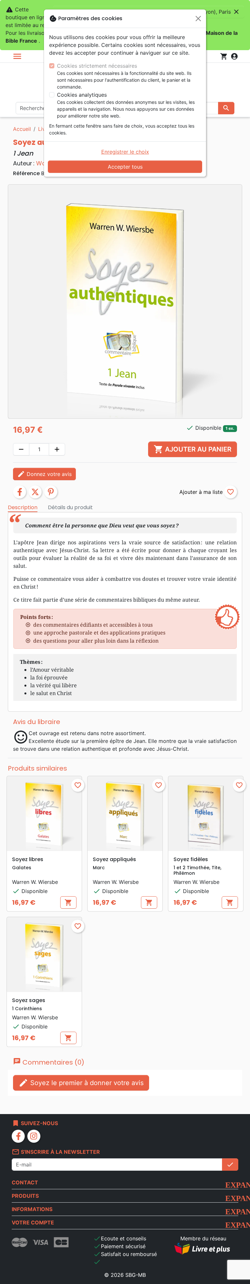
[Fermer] (198, 18)
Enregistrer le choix (125, 151)
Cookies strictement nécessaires (97, 66)
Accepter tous (125, 166)
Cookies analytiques (82, 94)
